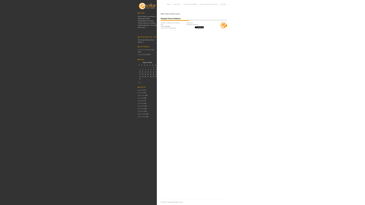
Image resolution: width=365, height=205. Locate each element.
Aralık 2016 (141, 92)
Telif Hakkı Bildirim (190, 4)
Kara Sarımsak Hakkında (145, 49)
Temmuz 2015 (142, 116)
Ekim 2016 (141, 98)
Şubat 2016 (141, 100)
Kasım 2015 (141, 106)
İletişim (223, 4)
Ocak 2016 (141, 103)
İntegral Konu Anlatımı (171, 18)
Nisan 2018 (141, 90)
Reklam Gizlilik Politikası (208, 4)
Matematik (167, 26)
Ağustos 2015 (141, 114)
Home (169, 4)
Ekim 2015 (141, 108)
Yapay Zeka (141, 54)
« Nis (139, 82)
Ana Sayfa (176, 4)
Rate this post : (189, 22)
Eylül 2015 (141, 111)
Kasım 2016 (141, 95)
